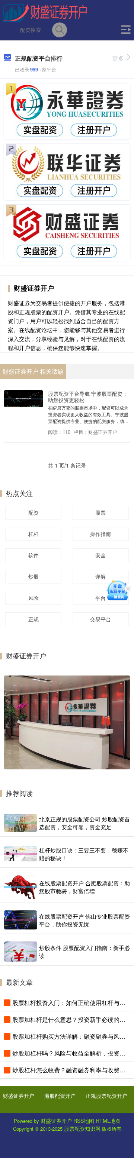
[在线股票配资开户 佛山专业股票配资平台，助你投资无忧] (20, 919)
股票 (100, 512)
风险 (33, 597)
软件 (33, 555)
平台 (100, 597)
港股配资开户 (60, 1095)
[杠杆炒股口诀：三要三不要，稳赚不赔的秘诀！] (20, 853)
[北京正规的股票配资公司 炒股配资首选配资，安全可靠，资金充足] (20, 823)
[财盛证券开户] (45, 12)
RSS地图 (83, 1120)
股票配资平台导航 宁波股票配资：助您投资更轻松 (88, 396)
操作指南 (100, 533)
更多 (118, 58)
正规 (33, 619)
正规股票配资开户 (106, 1095)
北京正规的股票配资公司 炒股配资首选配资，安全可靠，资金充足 (84, 823)
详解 (100, 576)
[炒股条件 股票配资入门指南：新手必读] (20, 951)
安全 (100, 555)
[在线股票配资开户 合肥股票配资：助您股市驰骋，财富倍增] (20, 887)
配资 (33, 512)
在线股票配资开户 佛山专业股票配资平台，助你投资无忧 (84, 920)
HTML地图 (108, 1120)
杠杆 (33, 533)
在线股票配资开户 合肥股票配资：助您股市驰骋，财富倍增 (84, 887)
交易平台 (100, 619)
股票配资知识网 (82, 1128)
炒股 (33, 576)
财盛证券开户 (18, 1095)
